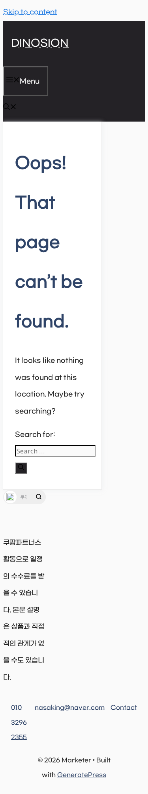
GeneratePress (81, 775)
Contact (124, 707)
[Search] (21, 468)
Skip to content (30, 12)
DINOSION (40, 44)
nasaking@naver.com (70, 707)
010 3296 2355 (19, 722)
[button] (10, 108)
